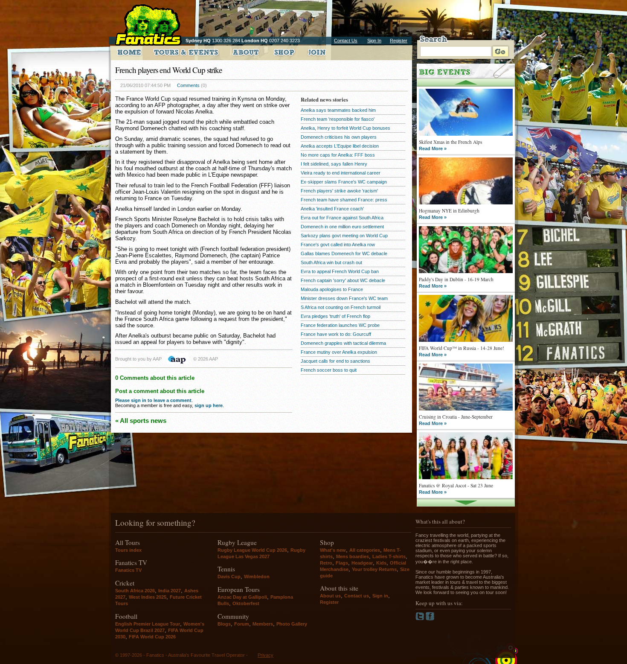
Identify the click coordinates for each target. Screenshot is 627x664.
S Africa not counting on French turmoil (340, 307)
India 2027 (169, 590)
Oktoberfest (245, 603)
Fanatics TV (128, 570)
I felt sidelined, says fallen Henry (334, 163)
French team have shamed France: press (344, 199)
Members (263, 623)
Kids (381, 562)
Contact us (356, 595)
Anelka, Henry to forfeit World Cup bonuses (345, 128)
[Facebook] (430, 618)
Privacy (265, 655)
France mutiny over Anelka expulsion (339, 352)
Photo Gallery (291, 623)
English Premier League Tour (147, 623)
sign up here (208, 405)
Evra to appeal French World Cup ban (340, 271)
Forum (241, 623)
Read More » (433, 148)
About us (330, 595)
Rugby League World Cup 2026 (252, 550)
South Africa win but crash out (331, 262)
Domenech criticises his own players (339, 137)
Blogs (224, 623)
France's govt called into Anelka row (338, 244)
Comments (188, 85)
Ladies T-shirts (389, 556)
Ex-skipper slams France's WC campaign (344, 181)
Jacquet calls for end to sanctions (335, 361)
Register (398, 40)
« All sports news (140, 420)
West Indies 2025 (147, 597)
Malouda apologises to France (332, 289)
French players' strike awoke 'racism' (339, 190)
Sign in (380, 595)
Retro (326, 562)
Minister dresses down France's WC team (344, 298)
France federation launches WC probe (340, 325)
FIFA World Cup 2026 (152, 636)
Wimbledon (257, 576)
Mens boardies (352, 556)
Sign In (374, 40)
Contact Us (345, 40)
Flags (342, 562)
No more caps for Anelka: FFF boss (338, 154)
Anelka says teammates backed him (338, 110)
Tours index (128, 550)
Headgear (362, 562)
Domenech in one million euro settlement (342, 226)
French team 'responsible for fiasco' (337, 119)
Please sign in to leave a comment (153, 400)
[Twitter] (420, 618)
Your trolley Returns (374, 569)
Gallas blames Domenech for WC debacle (344, 253)
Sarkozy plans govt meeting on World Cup (344, 235)
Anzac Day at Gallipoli (242, 597)
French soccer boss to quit (329, 370)
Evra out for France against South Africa (342, 217)
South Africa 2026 (135, 590)
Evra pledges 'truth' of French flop (335, 316)
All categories (364, 550)
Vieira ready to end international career (340, 172)
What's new (333, 550)
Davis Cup (229, 576)
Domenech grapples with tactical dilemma (343, 343)
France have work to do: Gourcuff (336, 334)
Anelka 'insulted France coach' (332, 208)
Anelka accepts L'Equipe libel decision (340, 146)
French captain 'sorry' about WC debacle (343, 280)
